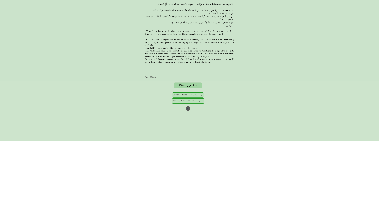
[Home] (188, 108)
